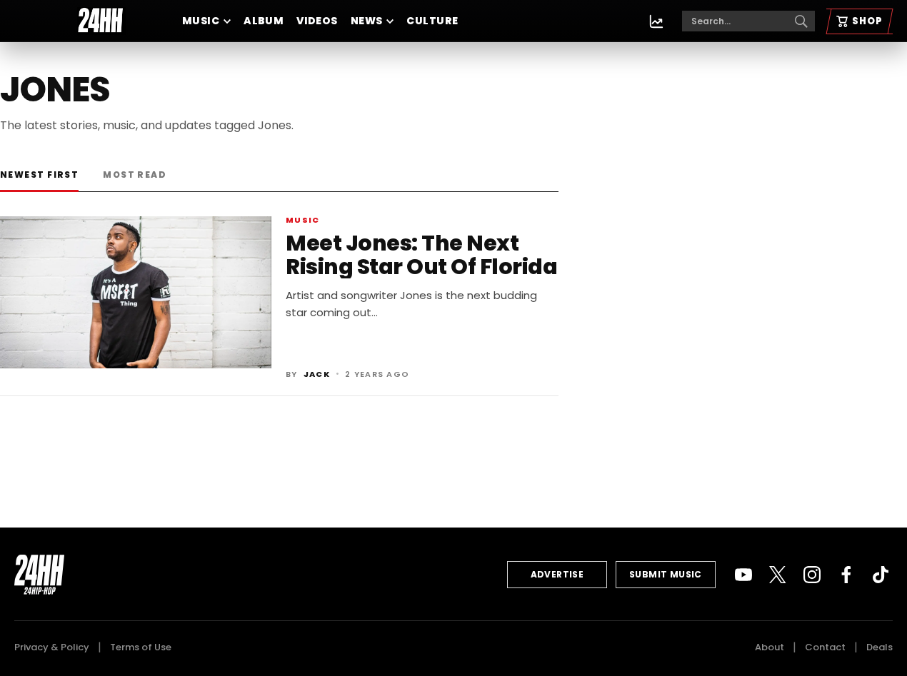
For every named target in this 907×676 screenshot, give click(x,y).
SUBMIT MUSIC (665, 574)
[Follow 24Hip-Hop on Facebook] (846, 575)
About (769, 647)
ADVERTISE (557, 574)
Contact (825, 647)
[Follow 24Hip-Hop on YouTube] (743, 575)
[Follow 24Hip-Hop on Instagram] (812, 575)
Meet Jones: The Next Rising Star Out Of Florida (421, 255)
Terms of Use (140, 647)
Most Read (134, 174)
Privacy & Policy (51, 647)
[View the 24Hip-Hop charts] (656, 21)
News (367, 21)
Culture (432, 21)
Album (264, 21)
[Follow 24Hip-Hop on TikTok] (880, 575)
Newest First (39, 174)
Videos (317, 21)
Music (200, 21)
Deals (879, 647)
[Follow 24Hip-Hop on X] (778, 575)
